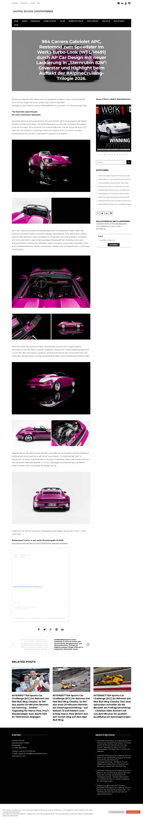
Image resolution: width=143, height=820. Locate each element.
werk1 (24, 21)
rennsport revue (76, 21)
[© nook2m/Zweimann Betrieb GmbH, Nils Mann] (51, 166)
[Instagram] (129, 3)
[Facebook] (119, 3)
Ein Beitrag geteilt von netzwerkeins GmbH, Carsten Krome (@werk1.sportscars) (40, 618)
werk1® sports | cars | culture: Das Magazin (114, 201)
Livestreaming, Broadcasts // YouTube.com (113, 190)
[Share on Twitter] (44, 629)
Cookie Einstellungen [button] (116, 812)
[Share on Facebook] (39, 629)
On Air (62, 21)
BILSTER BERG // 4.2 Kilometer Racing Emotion (114, 179)
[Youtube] (126, 3)
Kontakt (32, 3)
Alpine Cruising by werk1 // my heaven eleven (114, 176)
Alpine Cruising (50, 21)
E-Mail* (100, 236)
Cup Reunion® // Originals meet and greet (117, 117)
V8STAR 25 (106, 21)
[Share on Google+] (50, 629)
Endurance (35, 21)
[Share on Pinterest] (56, 629)
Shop (38, 3)
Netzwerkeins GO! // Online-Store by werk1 (113, 193)
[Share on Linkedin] (62, 629)
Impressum (15, 3)
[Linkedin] (122, 3)
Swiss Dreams (92, 21)
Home (16, 21)
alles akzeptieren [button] (133, 812)
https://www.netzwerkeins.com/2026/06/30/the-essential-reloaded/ (40, 544)
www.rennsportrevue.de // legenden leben (114, 204)
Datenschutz (24, 3)
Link (24, 756)
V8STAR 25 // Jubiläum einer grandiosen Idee (113, 197)
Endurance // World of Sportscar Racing (113, 186)
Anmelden (113, 245)
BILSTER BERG (119, 21)
